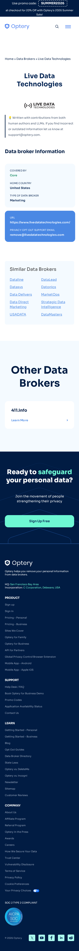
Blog (7, 743)
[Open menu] (68, 26)
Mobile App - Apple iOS (19, 669)
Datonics (48, 287)
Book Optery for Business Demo (24, 693)
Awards (9, 838)
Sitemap (10, 788)
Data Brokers (25, 59)
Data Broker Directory (18, 756)
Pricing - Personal (16, 617)
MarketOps (50, 294)
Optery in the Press (16, 831)
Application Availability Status (23, 706)
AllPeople (69, 410)
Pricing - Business (16, 624)
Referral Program (15, 825)
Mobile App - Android (18, 663)
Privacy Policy (13, 877)
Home (9, 59)
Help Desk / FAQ (14, 686)
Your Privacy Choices (18, 890)
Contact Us (12, 712)
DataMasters (51, 314)
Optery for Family (15, 637)
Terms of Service (15, 870)
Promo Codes (13, 699)
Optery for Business (17, 643)
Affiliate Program (15, 818)
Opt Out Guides (14, 749)
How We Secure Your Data (21, 851)
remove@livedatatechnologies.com (37, 235)
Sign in (9, 611)
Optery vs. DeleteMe (17, 769)
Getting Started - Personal (21, 730)
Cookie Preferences (17, 883)
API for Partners (14, 650)
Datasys (16, 287)
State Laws (11, 762)
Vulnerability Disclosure (19, 864)
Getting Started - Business (21, 736)
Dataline (16, 280)
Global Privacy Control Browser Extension (30, 656)
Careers (9, 844)
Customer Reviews (16, 795)
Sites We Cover (14, 630)
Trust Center (12, 857)
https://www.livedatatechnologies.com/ (40, 222)
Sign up (9, 604)
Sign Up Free (39, 521)
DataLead (49, 280)
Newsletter (11, 782)
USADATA (18, 314)
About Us (10, 812)
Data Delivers (21, 294)
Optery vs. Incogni (16, 775)
